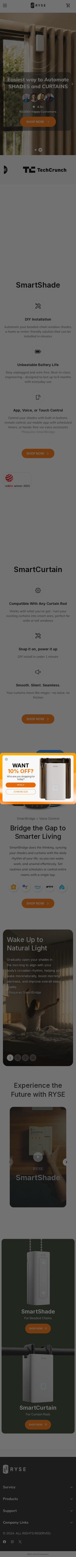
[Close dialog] (6, 759)
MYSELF (20, 785)
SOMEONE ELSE (21, 792)
